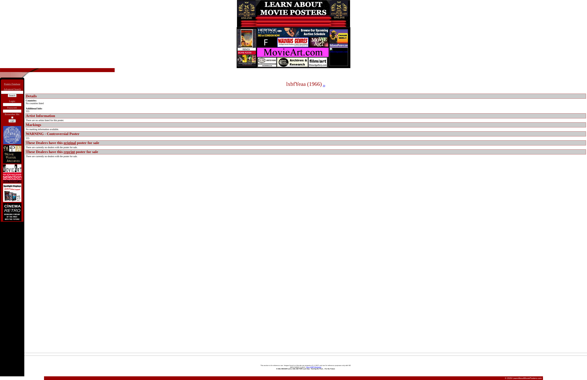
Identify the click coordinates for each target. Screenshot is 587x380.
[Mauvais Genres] (292, 46)
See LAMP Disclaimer (313, 367)
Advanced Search (12, 89)
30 (324, 85)
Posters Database (12, 84)
